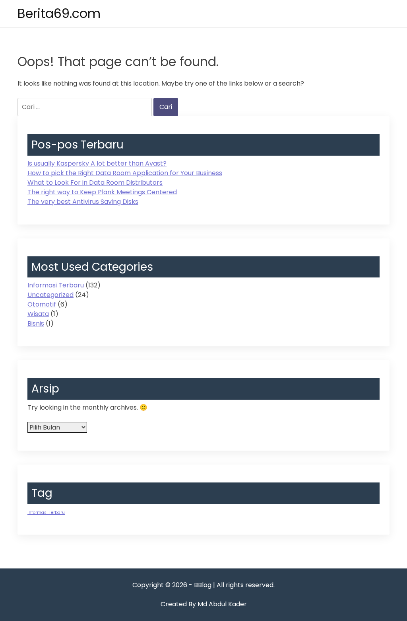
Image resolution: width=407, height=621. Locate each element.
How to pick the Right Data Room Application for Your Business (124, 173)
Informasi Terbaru (55, 285)
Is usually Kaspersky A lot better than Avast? (97, 163)
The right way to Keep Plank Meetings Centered (102, 192)
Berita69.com (59, 13)
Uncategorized (50, 294)
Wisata (38, 313)
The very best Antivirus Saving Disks (82, 201)
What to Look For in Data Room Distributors (95, 182)
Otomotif (41, 304)
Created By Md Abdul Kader (204, 604)
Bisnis (35, 323)
